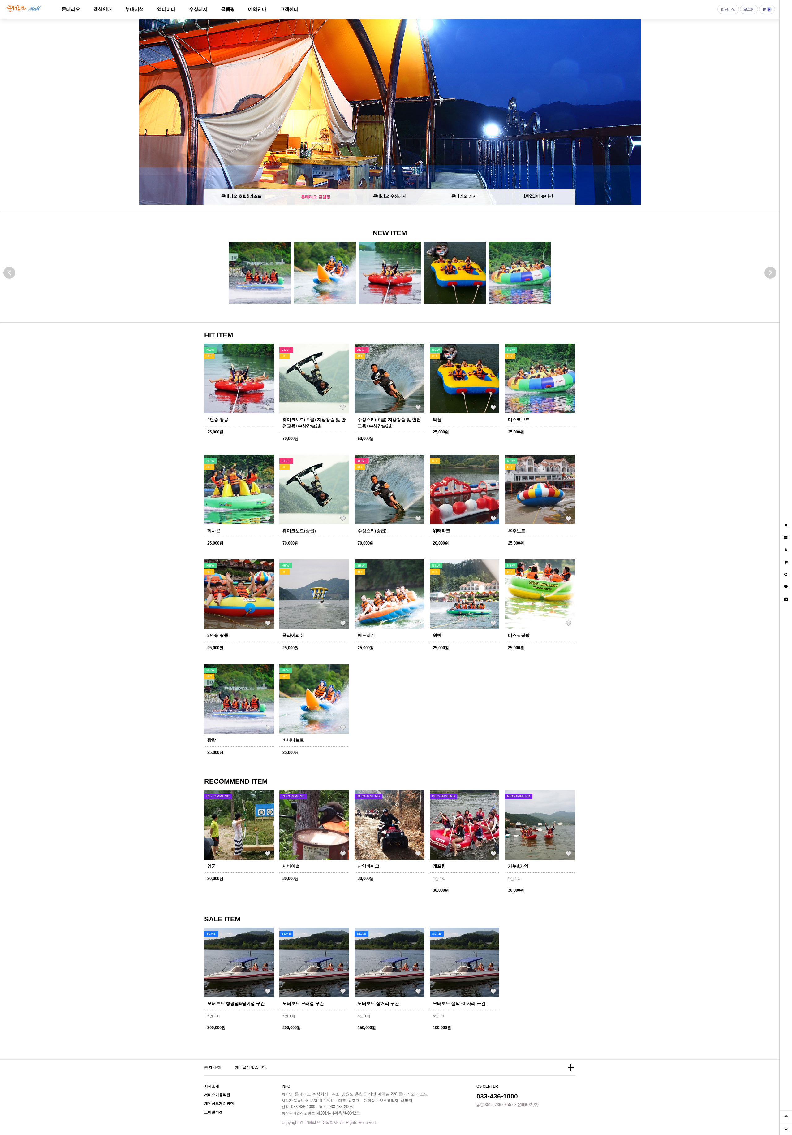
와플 (437, 419)
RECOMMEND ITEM (236, 781)
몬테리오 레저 (464, 196)
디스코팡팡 (519, 635)
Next (769, 112)
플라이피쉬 (293, 635)
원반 (437, 635)
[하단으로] (786, 1129)
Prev (11, 112)
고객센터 (289, 9)
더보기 (570, 1067)
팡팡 (211, 739)
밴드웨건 (366, 635)
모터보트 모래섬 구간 (303, 1003)
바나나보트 (293, 739)
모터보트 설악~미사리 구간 (459, 1003)
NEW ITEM (390, 233)
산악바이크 (368, 865)
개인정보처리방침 (219, 1103)
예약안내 (257, 9)
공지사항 (213, 1067)
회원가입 (728, 9)
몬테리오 (71, 9)
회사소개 (211, 1086)
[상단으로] (786, 1116)
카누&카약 (518, 865)
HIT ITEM (218, 335)
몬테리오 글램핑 (315, 196)
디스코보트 (519, 419)
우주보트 (516, 530)
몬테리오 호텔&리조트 (241, 196)
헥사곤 (213, 530)
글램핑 (228, 9)
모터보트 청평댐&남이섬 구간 (236, 1003)
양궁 (211, 865)
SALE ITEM (222, 919)
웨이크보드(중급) (299, 530)
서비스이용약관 (217, 1095)
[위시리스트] (267, 407)
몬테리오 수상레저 (390, 196)
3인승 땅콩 (217, 635)
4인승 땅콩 (217, 419)
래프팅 (439, 865)
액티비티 (166, 9)
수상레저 (198, 9)
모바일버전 (213, 1112)
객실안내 (102, 9)
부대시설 (134, 9)
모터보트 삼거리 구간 (378, 1003)
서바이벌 (291, 865)
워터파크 (441, 530)
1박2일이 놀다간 (538, 196)
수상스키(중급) (372, 530)
